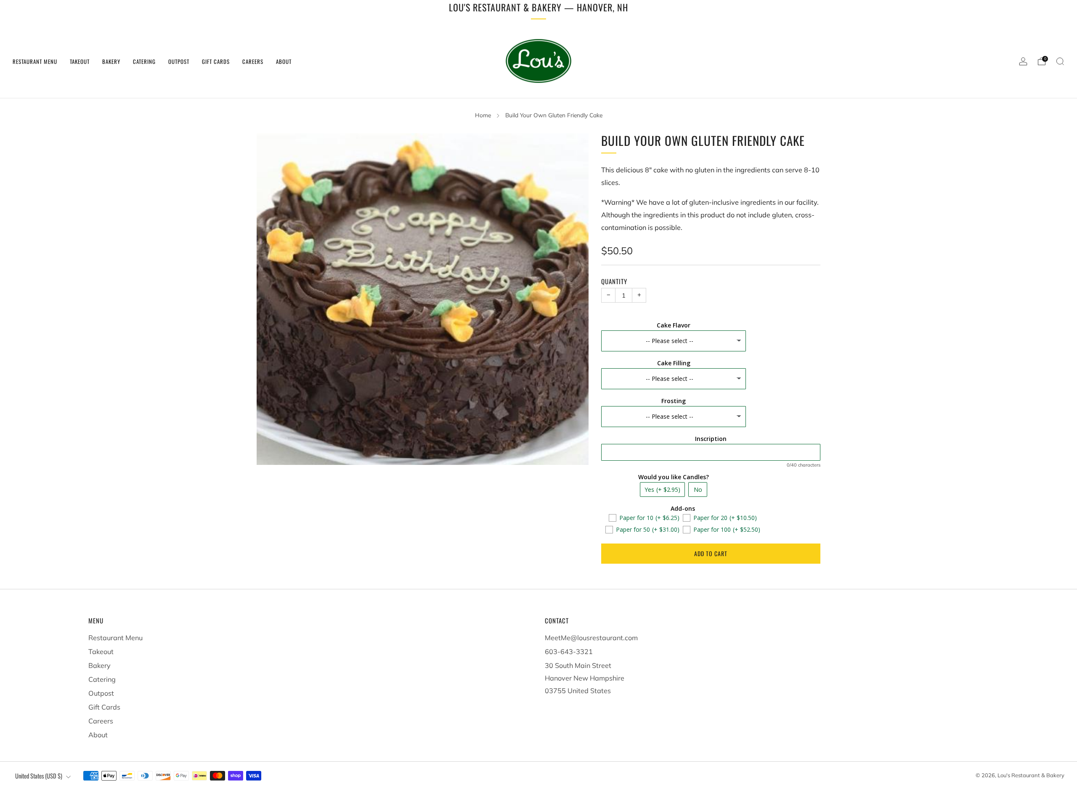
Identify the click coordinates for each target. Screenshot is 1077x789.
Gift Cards (216, 61)
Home (483, 115)
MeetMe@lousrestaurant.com (591, 637)
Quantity (614, 281)
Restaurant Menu (35, 61)
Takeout (80, 61)
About (284, 61)
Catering (144, 61)
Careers (252, 61)
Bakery (111, 61)
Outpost (178, 61)
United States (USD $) (38, 775)
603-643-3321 (569, 651)
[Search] (1060, 61)
